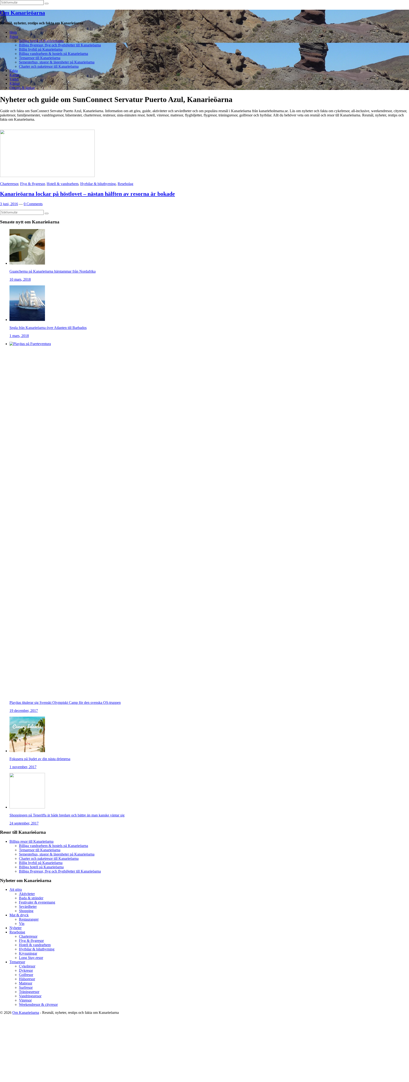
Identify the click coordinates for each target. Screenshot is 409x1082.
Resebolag (125, 184)
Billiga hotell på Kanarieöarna (41, 41)
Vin (21, 924)
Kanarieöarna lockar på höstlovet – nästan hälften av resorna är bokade (87, 194)
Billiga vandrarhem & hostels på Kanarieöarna (53, 54)
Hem (13, 32)
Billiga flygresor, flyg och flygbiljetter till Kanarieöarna (60, 45)
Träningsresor (29, 992)
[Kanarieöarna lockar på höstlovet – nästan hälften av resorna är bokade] (47, 176)
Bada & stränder (31, 898)
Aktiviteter (27, 894)
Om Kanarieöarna (22, 13)
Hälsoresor (27, 979)
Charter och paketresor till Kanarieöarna (49, 66)
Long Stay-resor (31, 958)
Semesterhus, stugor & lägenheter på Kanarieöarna (56, 62)
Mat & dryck (19, 915)
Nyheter (15, 928)
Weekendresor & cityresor (38, 1004)
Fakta (13, 71)
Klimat (14, 83)
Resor (13, 37)
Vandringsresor (30, 996)
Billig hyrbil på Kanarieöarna (40, 49)
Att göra (15, 889)
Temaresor (17, 962)
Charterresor (9, 184)
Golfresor (26, 975)
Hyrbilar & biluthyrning (98, 184)
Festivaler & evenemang (37, 902)
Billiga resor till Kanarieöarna (31, 841)
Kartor (14, 75)
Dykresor (26, 970)
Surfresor (26, 987)
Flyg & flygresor (32, 184)
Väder (14, 79)
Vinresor (25, 1000)
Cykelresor (27, 966)
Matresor (25, 983)
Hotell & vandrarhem (62, 184)
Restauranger (29, 919)
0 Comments (33, 204)
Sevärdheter (28, 907)
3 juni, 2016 (9, 204)
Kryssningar (28, 953)
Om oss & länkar (22, 88)
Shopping (26, 911)
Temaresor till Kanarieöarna (39, 58)
